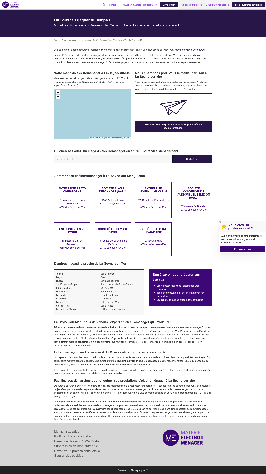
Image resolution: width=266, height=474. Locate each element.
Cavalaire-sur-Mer (109, 280)
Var (125, 40)
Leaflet (91, 138)
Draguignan (62, 291)
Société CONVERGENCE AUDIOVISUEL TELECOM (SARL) (193, 192)
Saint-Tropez (106, 305)
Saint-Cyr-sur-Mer (109, 302)
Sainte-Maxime (64, 287)
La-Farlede (105, 298)
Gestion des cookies (68, 455)
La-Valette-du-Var (109, 295)
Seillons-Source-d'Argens (113, 309)
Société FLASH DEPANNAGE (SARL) (112, 189)
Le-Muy (60, 302)
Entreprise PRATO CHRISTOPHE (72, 189)
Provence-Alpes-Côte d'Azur (190, 49)
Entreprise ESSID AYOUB (72, 230)
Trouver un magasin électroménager (76, 40)
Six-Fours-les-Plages (67, 284)
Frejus (59, 277)
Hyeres (60, 280)
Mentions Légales (66, 431)
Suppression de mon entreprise (76, 445)
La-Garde (61, 295)
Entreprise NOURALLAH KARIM (153, 189)
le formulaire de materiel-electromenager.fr (113, 401)
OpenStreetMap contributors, (113, 138)
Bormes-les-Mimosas (67, 309)
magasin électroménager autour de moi (97, 78)
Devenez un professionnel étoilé (77, 450)
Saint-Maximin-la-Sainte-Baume (116, 284)
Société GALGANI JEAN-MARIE (153, 230)
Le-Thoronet (106, 287)
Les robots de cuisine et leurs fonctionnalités (180, 299)
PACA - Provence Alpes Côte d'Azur (107, 40)
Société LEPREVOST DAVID (112, 230)
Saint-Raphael (107, 273)
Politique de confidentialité (72, 436)
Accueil (57, 40)
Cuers (103, 277)
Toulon (59, 273)
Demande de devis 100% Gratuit (77, 441)
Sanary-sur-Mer (108, 291)
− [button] (58, 96)
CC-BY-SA (126, 138)
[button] (113, 4)
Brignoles (61, 298)
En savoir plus (242, 249)
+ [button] (58, 92)
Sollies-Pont (62, 305)
